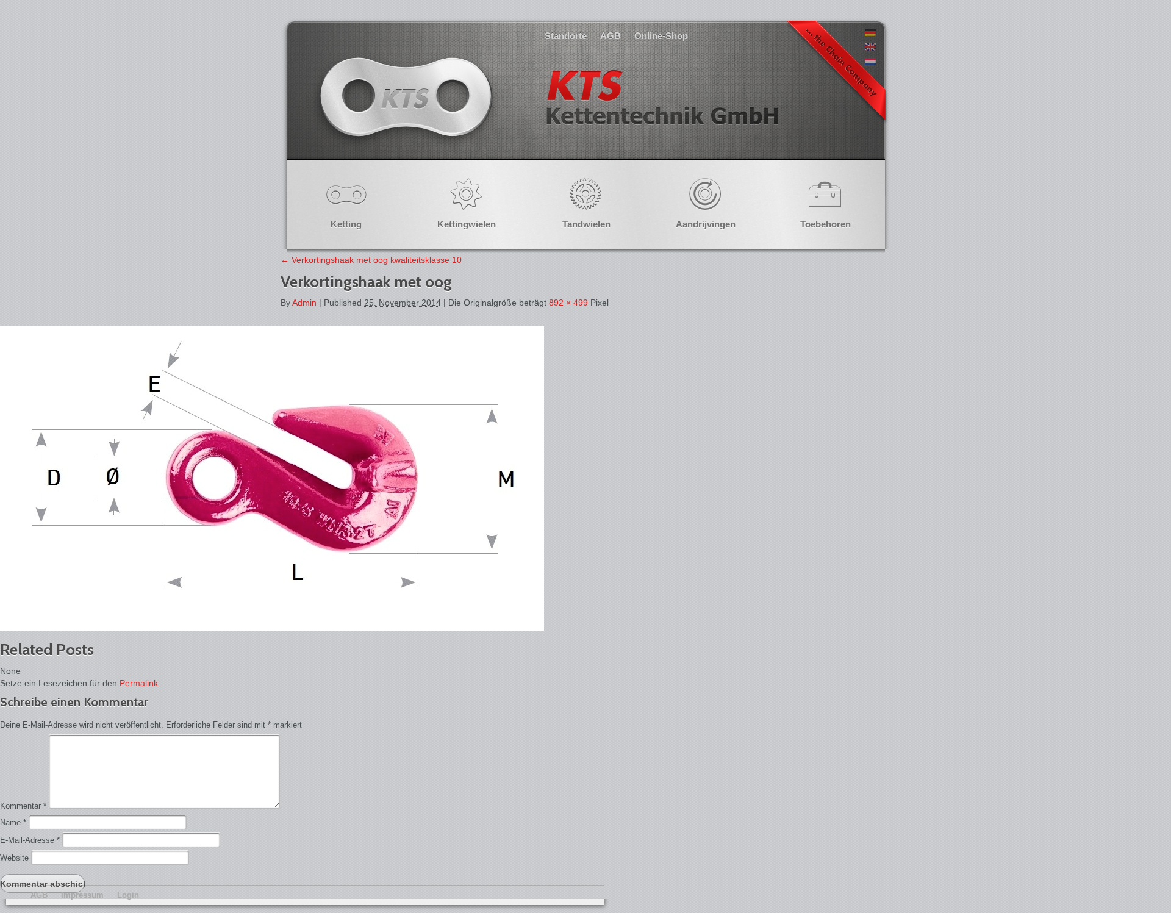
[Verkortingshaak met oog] (272, 627)
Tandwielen (586, 224)
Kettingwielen (466, 224)
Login (128, 895)
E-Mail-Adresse (30, 840)
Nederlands (547, 109)
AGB (610, 35)
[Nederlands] (870, 62)
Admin (304, 302)
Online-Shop (661, 35)
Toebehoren (825, 224)
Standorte (566, 35)
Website (14, 857)
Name (13, 822)
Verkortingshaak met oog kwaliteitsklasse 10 (371, 260)
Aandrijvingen (706, 224)
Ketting (346, 224)
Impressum (82, 895)
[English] (870, 47)
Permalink (139, 683)
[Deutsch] (870, 33)
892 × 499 (568, 302)
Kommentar (23, 806)
